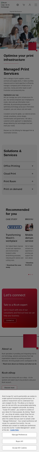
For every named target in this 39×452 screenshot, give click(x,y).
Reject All (19, 441)
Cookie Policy (14, 430)
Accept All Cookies (19, 448)
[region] (19, 421)
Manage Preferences (19, 435)
